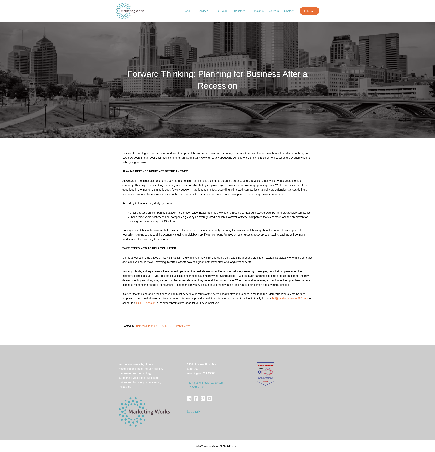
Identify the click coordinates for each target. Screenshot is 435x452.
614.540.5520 (195, 387)
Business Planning (145, 325)
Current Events (181, 325)
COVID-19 (165, 325)
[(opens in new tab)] (265, 373)
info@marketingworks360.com (205, 382)
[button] (210, 11)
